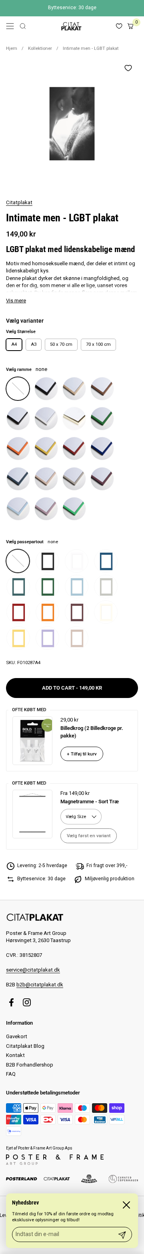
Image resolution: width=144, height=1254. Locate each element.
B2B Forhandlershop (29, 1065)
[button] (23, 26)
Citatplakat (19, 202)
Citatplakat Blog (25, 1046)
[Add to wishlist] (128, 68)
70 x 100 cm (98, 344)
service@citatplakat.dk (33, 970)
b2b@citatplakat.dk (39, 985)
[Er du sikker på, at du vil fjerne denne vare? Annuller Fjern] (72, 123)
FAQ (11, 1074)
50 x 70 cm (61, 344)
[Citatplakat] (71, 26)
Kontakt (15, 1055)
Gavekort (16, 1036)
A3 (33, 344)
